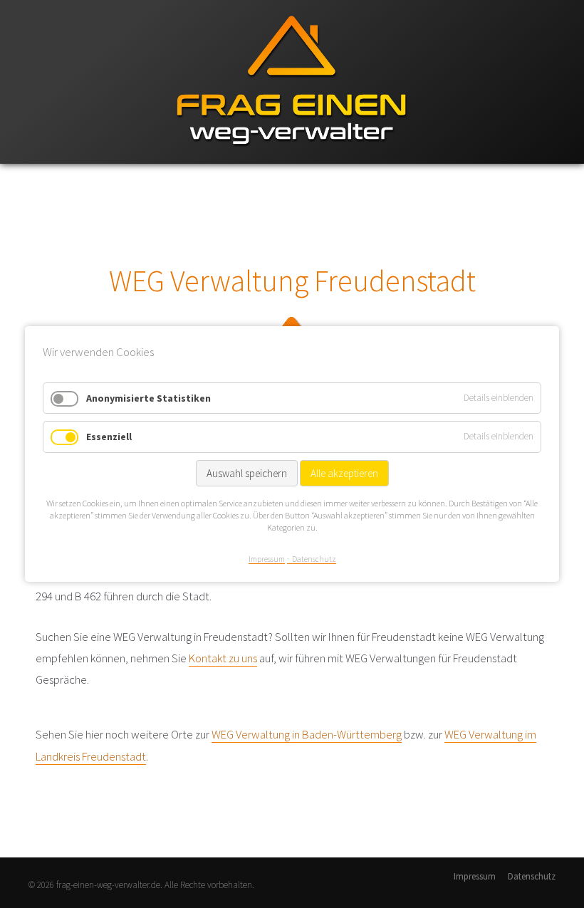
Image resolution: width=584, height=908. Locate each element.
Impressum (475, 876)
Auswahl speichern (247, 473)
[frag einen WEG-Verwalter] (292, 160)
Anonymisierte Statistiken (148, 398)
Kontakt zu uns (223, 658)
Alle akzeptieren (344, 473)
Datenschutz (532, 876)
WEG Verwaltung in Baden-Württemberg (307, 734)
